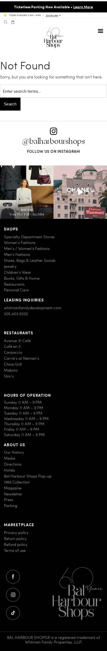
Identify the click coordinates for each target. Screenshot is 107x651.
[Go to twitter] (13, 613)
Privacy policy (16, 532)
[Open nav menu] (100, 31)
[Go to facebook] (13, 577)
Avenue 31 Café (17, 340)
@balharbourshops (53, 141)
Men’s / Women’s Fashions (27, 248)
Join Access (52, 15)
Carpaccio (13, 352)
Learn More (83, 6)
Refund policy (16, 544)
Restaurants (14, 284)
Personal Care (16, 289)
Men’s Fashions (17, 254)
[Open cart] (13, 22)
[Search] (5, 22)
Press (8, 499)
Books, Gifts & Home (21, 278)
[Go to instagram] (13, 595)
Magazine (12, 488)
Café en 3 (12, 346)
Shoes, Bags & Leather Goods (29, 260)
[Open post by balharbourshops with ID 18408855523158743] (80, 192)
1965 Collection (17, 482)
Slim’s (9, 376)
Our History (14, 452)
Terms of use (14, 550)
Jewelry (10, 266)
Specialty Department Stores (29, 236)
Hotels (9, 470)
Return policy (15, 538)
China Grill (13, 364)
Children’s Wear (17, 272)
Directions (12, 464)
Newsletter (13, 493)
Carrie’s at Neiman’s (21, 358)
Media (9, 458)
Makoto (11, 370)
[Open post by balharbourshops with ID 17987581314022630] (27, 192)
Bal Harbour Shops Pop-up (27, 476)
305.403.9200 (16, 313)
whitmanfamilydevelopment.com (32, 307)
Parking (10, 505)
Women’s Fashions (19, 242)
